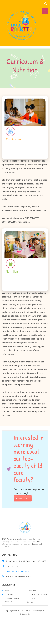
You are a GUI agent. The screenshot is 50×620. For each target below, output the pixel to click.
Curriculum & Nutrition (38, 594)
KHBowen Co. (25, 614)
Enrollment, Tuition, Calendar (12, 600)
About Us (33, 590)
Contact (30, 602)
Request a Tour (22, 498)
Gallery (32, 598)
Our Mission (9, 594)
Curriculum (25, 141)
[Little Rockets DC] (21, 25)
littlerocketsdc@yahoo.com (17, 571)
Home (6, 590)
